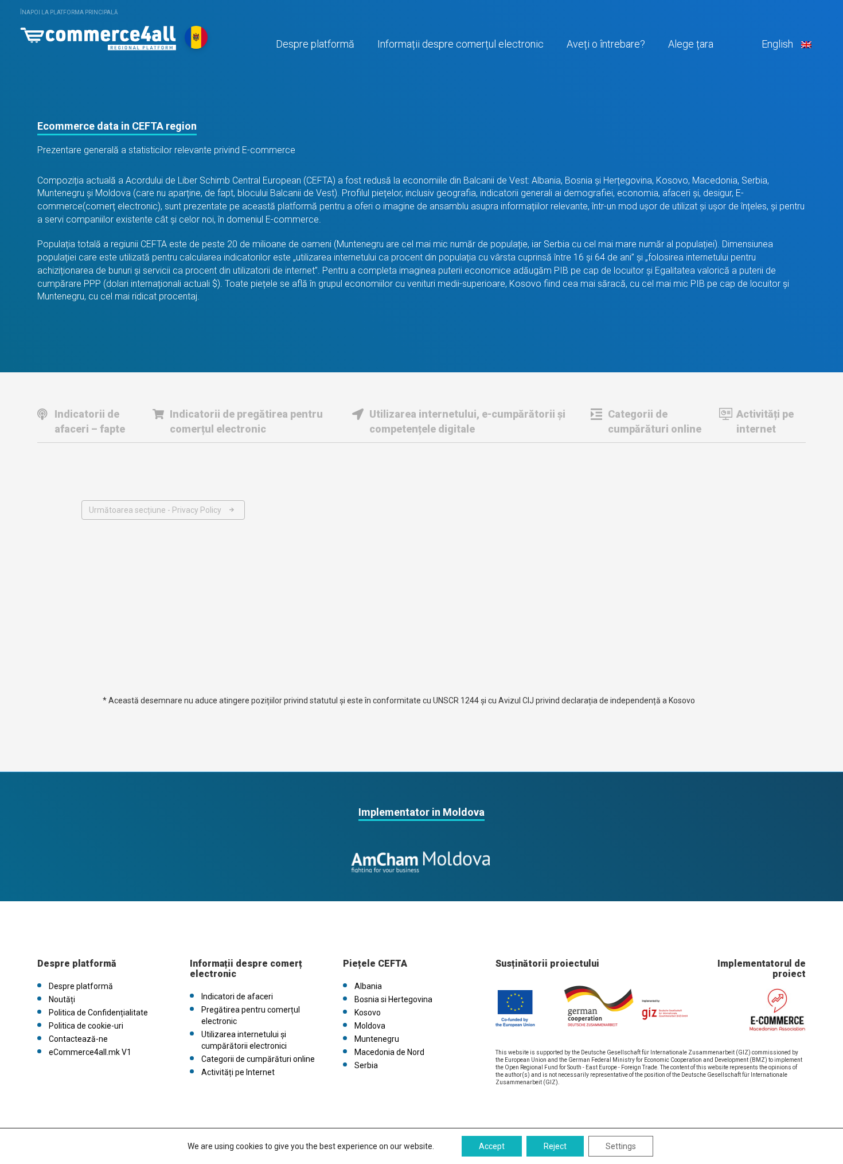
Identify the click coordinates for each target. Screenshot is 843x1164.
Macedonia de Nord (389, 1052)
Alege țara (690, 44)
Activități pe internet (765, 421)
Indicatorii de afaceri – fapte (89, 421)
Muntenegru (376, 1039)
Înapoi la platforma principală (69, 12)
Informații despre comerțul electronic (460, 44)
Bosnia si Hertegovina (393, 999)
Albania (368, 986)
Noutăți (62, 999)
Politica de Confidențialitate (98, 1012)
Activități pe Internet (238, 1072)
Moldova (369, 1025)
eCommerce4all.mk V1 (90, 1052)
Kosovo (367, 1012)
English (777, 44)
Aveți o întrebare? (606, 44)
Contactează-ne (78, 1039)
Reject (555, 1146)
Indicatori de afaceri (237, 996)
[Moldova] (98, 35)
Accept (492, 1146)
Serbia (366, 1065)
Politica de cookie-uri (86, 1025)
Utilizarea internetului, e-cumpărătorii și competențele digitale (467, 421)
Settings (621, 1146)
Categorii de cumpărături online (654, 421)
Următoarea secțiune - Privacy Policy (155, 510)
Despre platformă (315, 44)
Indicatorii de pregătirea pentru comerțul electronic (246, 421)
